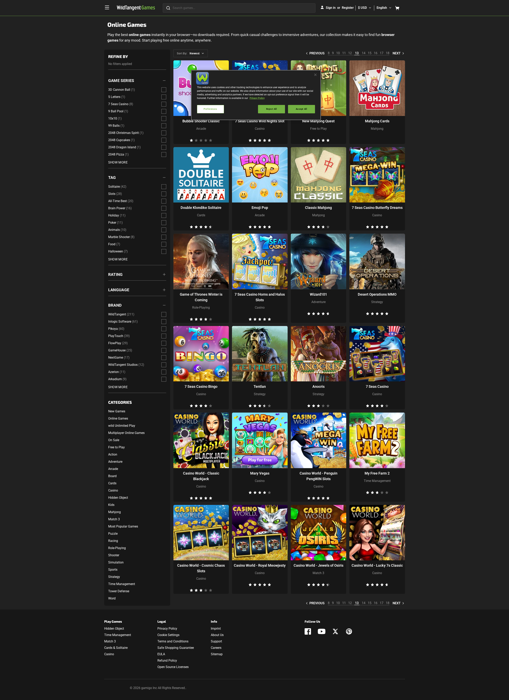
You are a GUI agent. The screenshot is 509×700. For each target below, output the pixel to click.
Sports (112, 569)
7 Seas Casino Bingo (201, 386)
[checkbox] (163, 89)
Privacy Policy (167, 628)
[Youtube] (321, 631)
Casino (113, 490)
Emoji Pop (260, 207)
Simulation (116, 562)
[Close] (315, 74)
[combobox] (239, 8)
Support (216, 641)
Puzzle (113, 533)
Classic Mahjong (318, 207)
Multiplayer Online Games (126, 433)
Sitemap (217, 654)
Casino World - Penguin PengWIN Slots (318, 476)
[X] (335, 631)
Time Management (121, 584)
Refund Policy (167, 660)
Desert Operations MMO (377, 294)
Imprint (216, 628)
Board (112, 476)
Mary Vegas (259, 473)
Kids (111, 505)
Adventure (115, 462)
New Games (116, 411)
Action (112, 454)
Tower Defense (118, 591)
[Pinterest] (349, 631)
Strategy (114, 577)
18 (387, 53)
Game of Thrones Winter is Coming (201, 297)
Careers (216, 648)
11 (344, 53)
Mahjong (114, 512)
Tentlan (260, 386)
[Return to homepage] (136, 8)
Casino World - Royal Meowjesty (260, 565)
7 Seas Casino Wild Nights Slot (259, 121)
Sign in (331, 8)
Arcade (113, 469)
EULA (161, 654)
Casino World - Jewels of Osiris (318, 565)
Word (112, 598)
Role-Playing (117, 548)
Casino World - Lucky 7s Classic (377, 565)
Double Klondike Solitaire (201, 207)
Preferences (210, 109)
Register (348, 8)
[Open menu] (107, 7)
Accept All (301, 109)
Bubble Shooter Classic (201, 121)
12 (350, 53)
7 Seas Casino (377, 386)
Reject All (271, 109)
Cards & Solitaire (116, 648)
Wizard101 (318, 294)
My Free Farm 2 (377, 473)
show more (118, 162)
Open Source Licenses (173, 667)
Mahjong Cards (377, 121)
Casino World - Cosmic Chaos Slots (201, 568)
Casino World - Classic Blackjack (201, 476)
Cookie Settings (168, 635)
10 (338, 53)
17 (381, 53)
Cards (112, 483)
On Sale (113, 440)
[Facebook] (308, 631)
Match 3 (114, 519)
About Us (217, 635)
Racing (113, 541)
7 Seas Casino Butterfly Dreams (377, 207)
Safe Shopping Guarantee (175, 648)
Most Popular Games (123, 526)
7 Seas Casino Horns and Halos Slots (260, 297)
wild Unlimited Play (121, 426)
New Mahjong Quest (318, 121)
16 (375, 53)
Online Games (118, 418)
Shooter (113, 555)
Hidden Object (118, 498)
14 (363, 53)
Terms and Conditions (172, 641)
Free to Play (116, 447)
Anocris (318, 386)
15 (369, 53)
